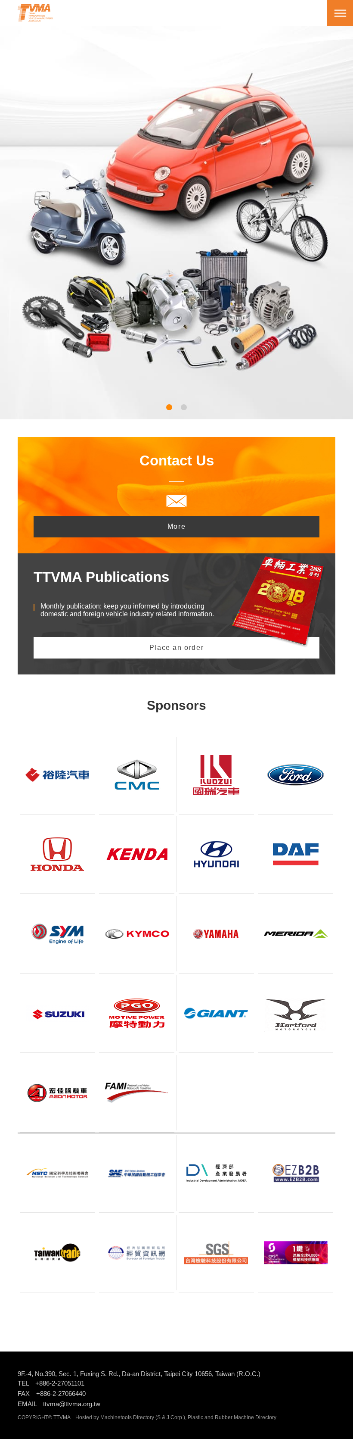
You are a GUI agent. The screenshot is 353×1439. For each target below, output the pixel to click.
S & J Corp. (170, 1417)
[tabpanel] (176, 209)
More (176, 526)
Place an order (176, 647)
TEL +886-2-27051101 (51, 1383)
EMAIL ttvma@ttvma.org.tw (59, 1404)
